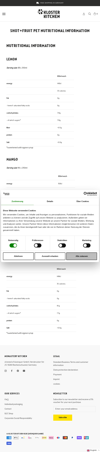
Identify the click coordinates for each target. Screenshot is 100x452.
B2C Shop (9, 414)
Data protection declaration (65, 370)
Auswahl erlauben (50, 256)
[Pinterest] (18, 370)
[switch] (37, 245)
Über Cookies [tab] (82, 201)
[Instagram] (6, 370)
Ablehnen (18, 256)
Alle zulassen (82, 256)
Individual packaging (14, 404)
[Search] (89, 13)
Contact (8, 409)
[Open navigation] (2, 14)
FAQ (7, 400)
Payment (57, 375)
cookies (56, 384)
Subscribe (63, 418)
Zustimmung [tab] (17, 201)
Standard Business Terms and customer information (70, 363)
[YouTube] (24, 370)
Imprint (56, 379)
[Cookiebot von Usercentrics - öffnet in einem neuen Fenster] (85, 194)
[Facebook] (12, 370)
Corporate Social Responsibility (18, 418)
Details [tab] (50, 201)
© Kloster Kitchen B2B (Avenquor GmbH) (25, 434)
